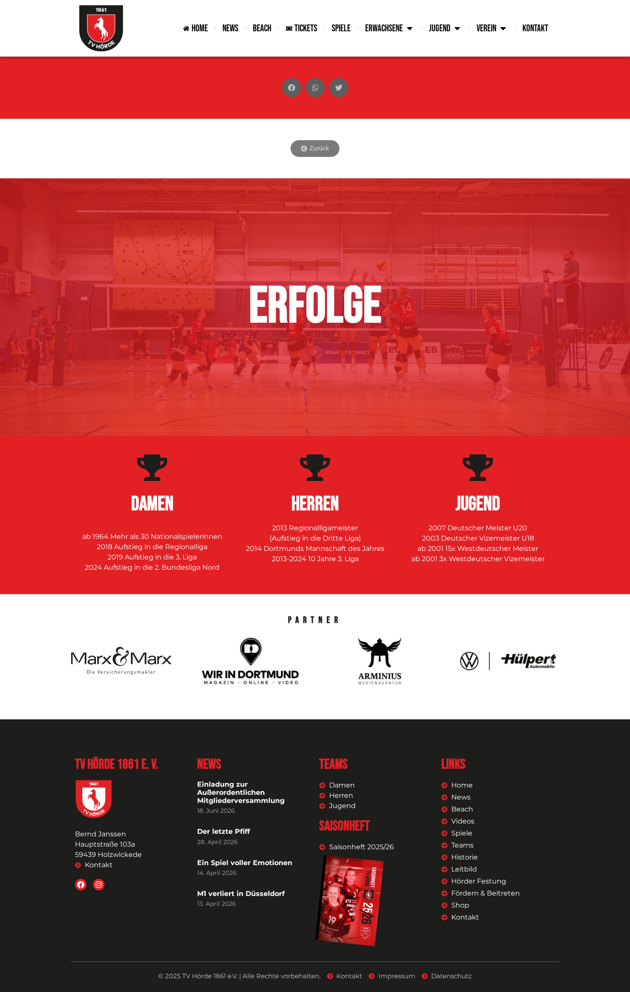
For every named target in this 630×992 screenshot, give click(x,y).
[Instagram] (99, 884)
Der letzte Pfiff (223, 831)
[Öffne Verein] (503, 28)
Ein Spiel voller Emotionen (244, 863)
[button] (291, 87)
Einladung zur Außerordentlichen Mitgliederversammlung (241, 792)
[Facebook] (81, 884)
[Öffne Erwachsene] (409, 28)
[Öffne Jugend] (457, 28)
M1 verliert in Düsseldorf (241, 894)
